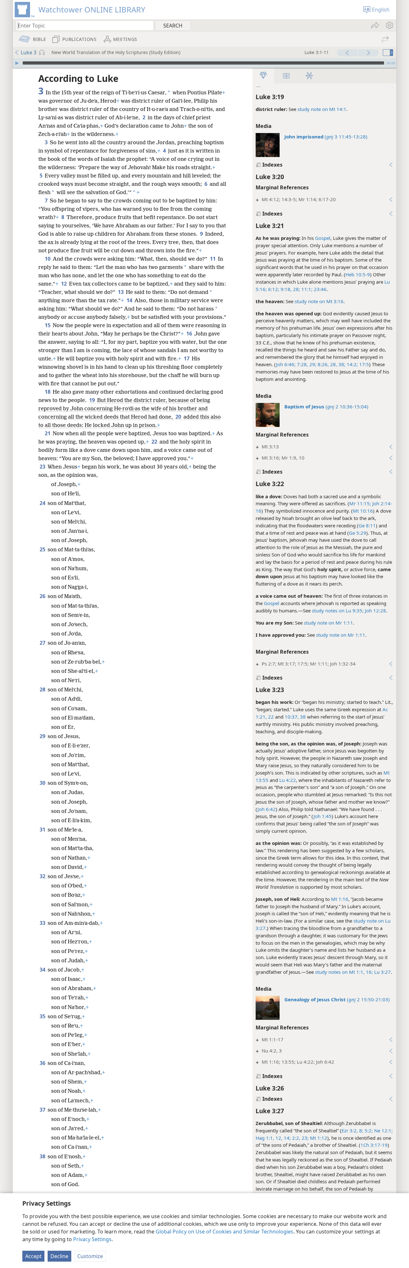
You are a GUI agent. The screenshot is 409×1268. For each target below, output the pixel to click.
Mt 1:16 (339, 899)
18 (48, 391)
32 (43, 876)
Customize (90, 1256)
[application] (204, 63)
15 (48, 325)
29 (43, 736)
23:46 (320, 289)
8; (360, 1130)
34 (43, 969)
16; (369, 972)
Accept (33, 1256)
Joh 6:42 (267, 809)
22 (154, 441)
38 (43, 1156)
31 (43, 829)
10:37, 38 (295, 716)
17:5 (363, 364)
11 (213, 258)
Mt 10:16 (363, 511)
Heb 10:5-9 (357, 274)
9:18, (285, 289)
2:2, (295, 1138)
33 (43, 922)
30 (43, 782)
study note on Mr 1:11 (328, 622)
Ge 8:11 (367, 525)
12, (278, 1138)
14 (130, 300)
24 (43, 503)
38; (341, 364)
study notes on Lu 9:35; (338, 610)
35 (43, 1016)
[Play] (16, 63)
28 (43, 689)
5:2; (368, 1130)
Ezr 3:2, (350, 1130)
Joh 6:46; (286, 364)
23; (304, 1138)
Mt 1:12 (318, 1138)
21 (48, 433)
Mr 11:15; (360, 503)
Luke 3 (28, 52)
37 (43, 1109)
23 (43, 466)
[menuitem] (389, 25)
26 (43, 596)
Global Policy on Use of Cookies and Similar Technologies (224, 1231)
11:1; (306, 289)
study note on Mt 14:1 (321, 109)
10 (48, 258)
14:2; (351, 364)
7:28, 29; (306, 364)
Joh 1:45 (322, 816)
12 (64, 283)
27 (43, 642)
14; (286, 1138)
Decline (59, 1256)
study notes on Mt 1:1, (340, 972)
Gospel (322, 238)
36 (43, 1063)
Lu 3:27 (382, 972)
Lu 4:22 (287, 780)
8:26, (322, 364)
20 (178, 416)
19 (92, 400)
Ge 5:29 (357, 533)
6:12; (273, 289)
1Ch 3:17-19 (374, 1145)
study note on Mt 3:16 (319, 301)
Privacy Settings (92, 1239)
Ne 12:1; (383, 1130)
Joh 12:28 (375, 610)
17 (187, 358)
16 (189, 333)
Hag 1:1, (265, 1138)
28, (333, 364)
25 (43, 549)
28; (296, 289)
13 (121, 291)
